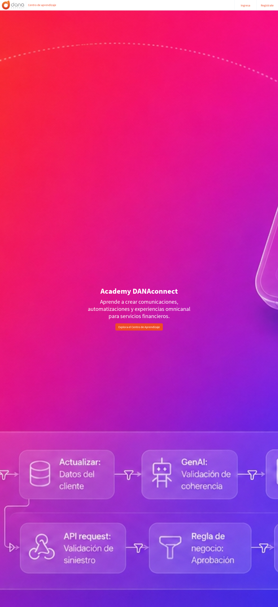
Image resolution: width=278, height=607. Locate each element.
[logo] (13, 5)
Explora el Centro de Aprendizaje (139, 327)
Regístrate (267, 5)
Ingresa (245, 5)
